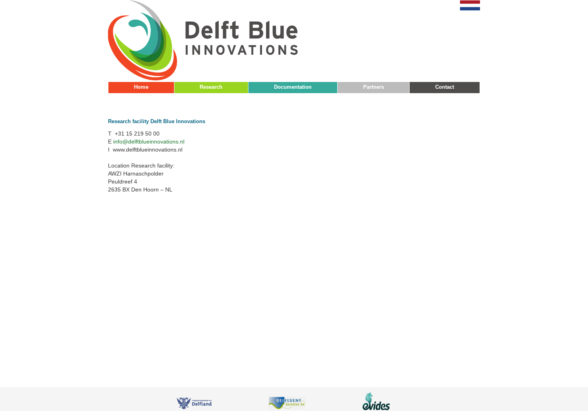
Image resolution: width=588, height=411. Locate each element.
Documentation (293, 87)
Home (141, 87)
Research (211, 87)
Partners (373, 87)
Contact (444, 87)
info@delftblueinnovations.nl (148, 141)
